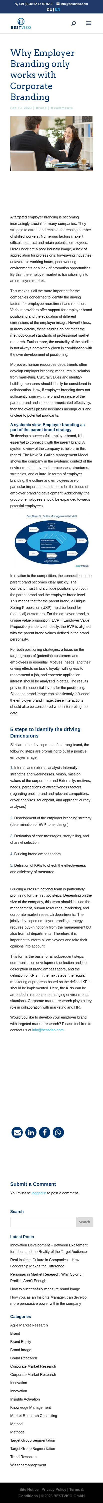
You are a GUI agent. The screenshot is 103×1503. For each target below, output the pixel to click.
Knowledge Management (30, 1407)
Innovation (18, 1383)
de (49, 9)
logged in (39, 1193)
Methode (17, 1432)
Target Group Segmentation (32, 1440)
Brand (41, 108)
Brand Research (23, 1358)
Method (16, 1424)
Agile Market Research (29, 1325)
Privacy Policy (54, 1489)
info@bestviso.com (48, 1030)
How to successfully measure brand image (45, 1289)
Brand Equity (20, 1341)
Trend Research (23, 1457)
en (57, 9)
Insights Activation (25, 1399)
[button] (17, 1132)
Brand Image (20, 1350)
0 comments (62, 108)
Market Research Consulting (33, 1415)
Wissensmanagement (28, 1465)
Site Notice (29, 1489)
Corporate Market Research (33, 1366)
